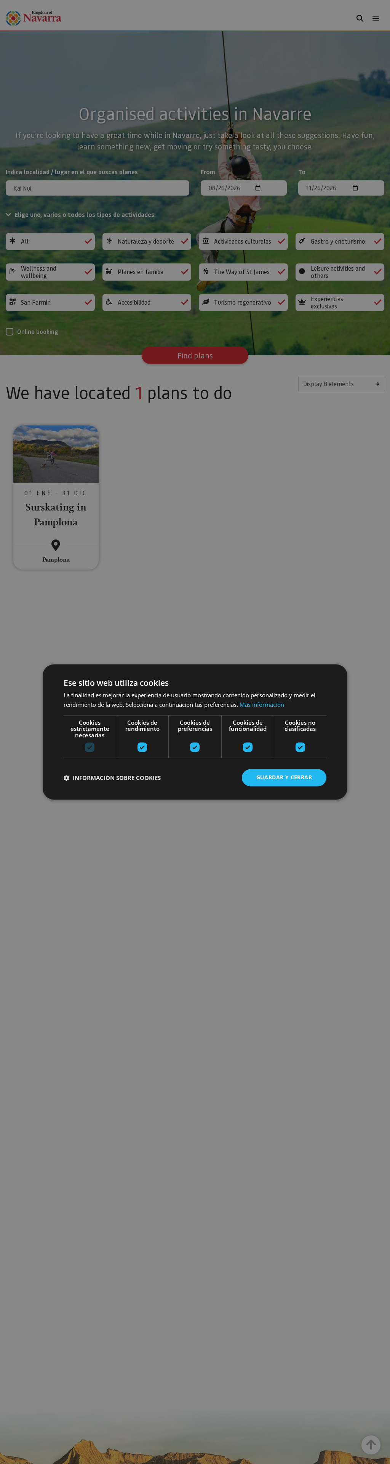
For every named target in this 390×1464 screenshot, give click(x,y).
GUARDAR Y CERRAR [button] (284, 777)
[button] (112, 777)
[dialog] (195, 732)
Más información (262, 705)
